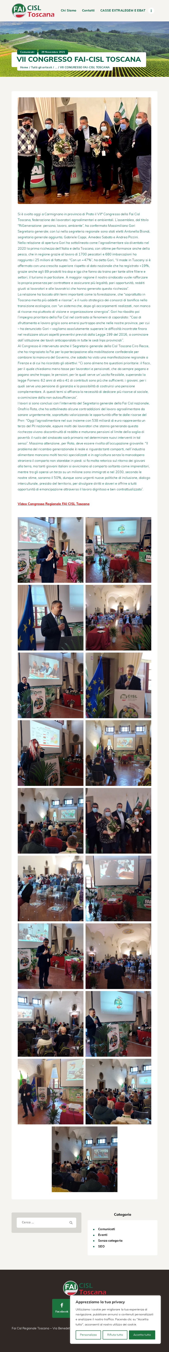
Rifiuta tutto (115, 1334)
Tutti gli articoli (41, 67)
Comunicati (27, 52)
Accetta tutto (142, 1334)
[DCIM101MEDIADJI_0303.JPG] (118, 685)
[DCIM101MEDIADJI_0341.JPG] (118, 617)
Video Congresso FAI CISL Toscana (53, 504)
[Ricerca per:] (46, 1222)
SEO (101, 1246)
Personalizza (88, 1334)
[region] (115, 1319)
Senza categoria (110, 1240)
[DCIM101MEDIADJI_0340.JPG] (118, 956)
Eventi (102, 1235)
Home (24, 67)
